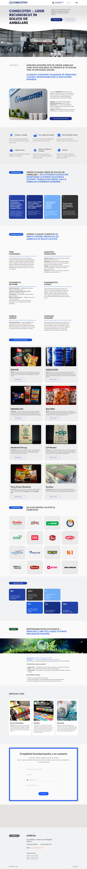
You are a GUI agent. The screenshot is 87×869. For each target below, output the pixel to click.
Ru (67, 2)
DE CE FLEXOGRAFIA (16, 723)
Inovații (36, 723)
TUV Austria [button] (29, 659)
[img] (20, 711)
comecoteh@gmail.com (37, 848)
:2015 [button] (32, 658)
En (69, 2)
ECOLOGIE (60, 723)
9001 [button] (30, 658)
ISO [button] (28, 658)
